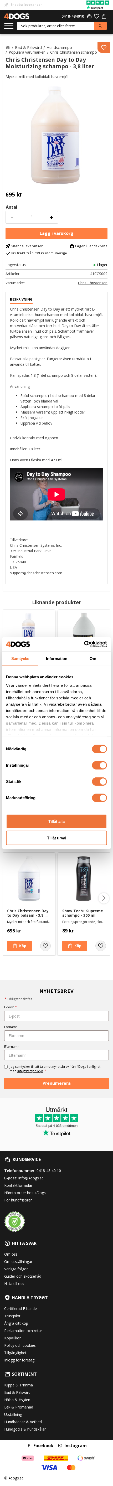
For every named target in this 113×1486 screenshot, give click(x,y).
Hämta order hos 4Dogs (25, 1192)
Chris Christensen (92, 283)
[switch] (99, 765)
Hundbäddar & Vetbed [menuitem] (23, 1421)
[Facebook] (29, 1445)
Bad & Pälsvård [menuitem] (17, 1392)
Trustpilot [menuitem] (12, 1315)
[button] (8, 26)
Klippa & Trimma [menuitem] (18, 1384)
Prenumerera (57, 1083)
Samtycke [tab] (20, 658)
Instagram (75, 1445)
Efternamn (11, 1046)
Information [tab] (56, 658)
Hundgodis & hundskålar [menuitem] (25, 1429)
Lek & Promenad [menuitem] (18, 1407)
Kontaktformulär (18, 1185)
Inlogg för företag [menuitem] (19, 1360)
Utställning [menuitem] (13, 1414)
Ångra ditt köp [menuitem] (16, 1323)
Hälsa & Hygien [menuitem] (17, 1399)
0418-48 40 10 (49, 1170)
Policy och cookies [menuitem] (20, 1345)
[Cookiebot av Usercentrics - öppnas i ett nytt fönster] (84, 644)
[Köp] (56, 233)
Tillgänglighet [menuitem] (15, 1352)
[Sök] (100, 26)
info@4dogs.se (31, 1177)
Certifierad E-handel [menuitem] (21, 1308)
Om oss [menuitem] (11, 1254)
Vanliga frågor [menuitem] (16, 1268)
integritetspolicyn (30, 1071)
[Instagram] (60, 1445)
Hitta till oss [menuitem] (14, 1283)
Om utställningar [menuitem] (18, 1261)
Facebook (43, 1445)
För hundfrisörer (18, 1200)
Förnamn (11, 1027)
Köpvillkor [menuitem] (12, 1337)
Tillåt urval (56, 837)
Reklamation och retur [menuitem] (23, 1330)
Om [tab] (93, 658)
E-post (10, 1007)
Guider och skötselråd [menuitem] (22, 1276)
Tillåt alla (56, 821)
